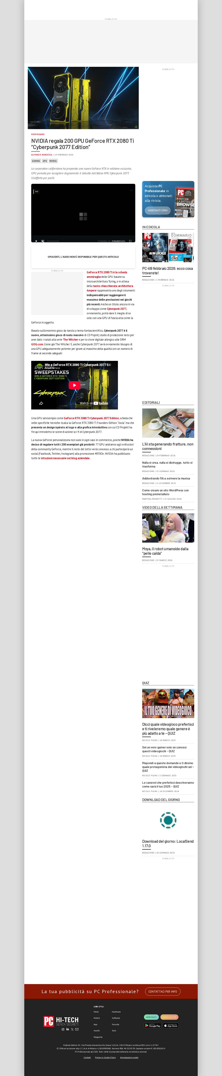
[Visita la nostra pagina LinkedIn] (67, 1030)
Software (116, 1018)
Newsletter (169, 1017)
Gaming (36, 161)
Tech (114, 1030)
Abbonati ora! (158, 210)
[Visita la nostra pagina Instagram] (63, 1030)
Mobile (97, 1018)
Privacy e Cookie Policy (105, 1057)
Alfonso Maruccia (41, 155)
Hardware (116, 1011)
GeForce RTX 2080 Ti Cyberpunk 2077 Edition (91, 418)
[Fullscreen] (130, 241)
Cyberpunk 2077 (116, 309)
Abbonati (151, 1017)
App (95, 1024)
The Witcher (70, 339)
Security (115, 1024)
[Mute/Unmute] (43, 241)
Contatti (87, 1057)
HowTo (97, 1030)
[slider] (53, 241)
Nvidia (53, 161)
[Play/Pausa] (36, 241)
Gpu (45, 161)
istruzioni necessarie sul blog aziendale (65, 458)
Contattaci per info (162, 991)
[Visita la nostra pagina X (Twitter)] (72, 1030)
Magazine (98, 1037)
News (96, 1011)
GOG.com (37, 344)
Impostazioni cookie (129, 1057)
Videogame (38, 134)
